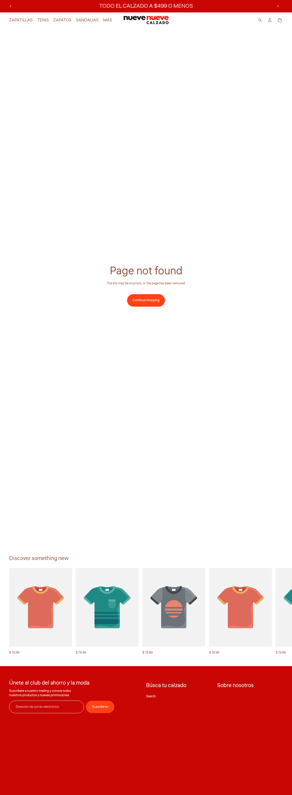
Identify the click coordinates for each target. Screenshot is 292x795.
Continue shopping (146, 300)
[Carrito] (280, 20)
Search (151, 696)
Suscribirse (100, 707)
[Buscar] (260, 20)
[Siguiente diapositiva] (278, 6)
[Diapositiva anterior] (11, 6)
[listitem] (107, 20)
